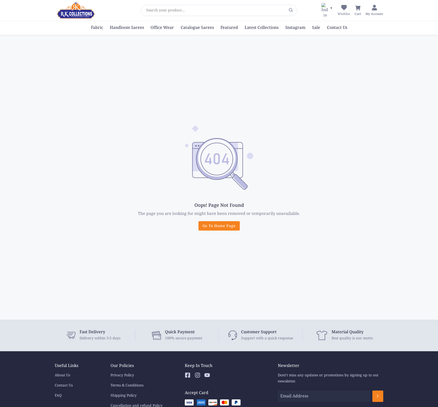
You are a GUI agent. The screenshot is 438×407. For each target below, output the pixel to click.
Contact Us (64, 385)
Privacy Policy (122, 375)
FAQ (58, 395)
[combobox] (146, 10)
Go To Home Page (219, 226)
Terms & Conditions (127, 385)
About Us (62, 375)
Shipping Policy (124, 395)
